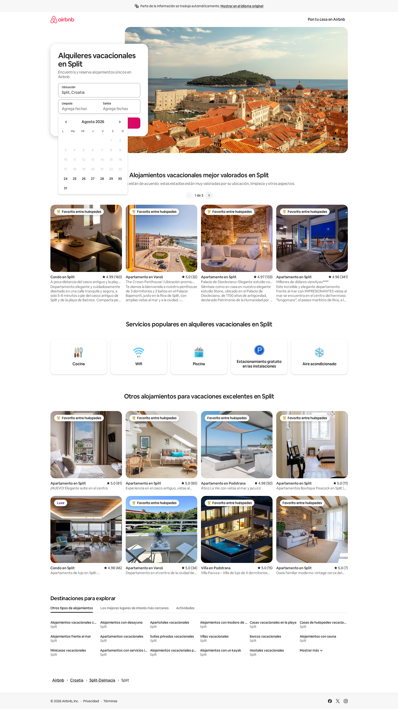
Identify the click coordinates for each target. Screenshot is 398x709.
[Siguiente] (209, 195)
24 (65, 179)
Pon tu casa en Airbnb (326, 19)
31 (65, 188)
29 (111, 179)
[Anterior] (189, 195)
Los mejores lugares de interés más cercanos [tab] (134, 608)
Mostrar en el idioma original (241, 6)
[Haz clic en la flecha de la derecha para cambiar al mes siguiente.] (119, 121)
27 (93, 179)
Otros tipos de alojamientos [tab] (71, 608)
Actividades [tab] (185, 608)
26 (84, 179)
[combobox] (99, 92)
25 (74, 179)
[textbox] (78, 108)
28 (102, 179)
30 (120, 179)
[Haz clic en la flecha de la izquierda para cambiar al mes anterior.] (66, 121)
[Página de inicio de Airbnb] (62, 19)
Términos (110, 701)
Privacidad (91, 701)
